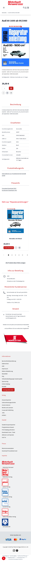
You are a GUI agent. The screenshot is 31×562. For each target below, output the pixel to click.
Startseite (4, 12)
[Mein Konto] (26, 8)
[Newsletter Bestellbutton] (15, 339)
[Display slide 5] (22, 255)
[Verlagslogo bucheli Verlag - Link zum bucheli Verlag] (15, 502)
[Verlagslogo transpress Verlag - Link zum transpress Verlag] (15, 492)
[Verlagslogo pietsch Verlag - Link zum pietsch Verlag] (15, 482)
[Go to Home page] (15, 3)
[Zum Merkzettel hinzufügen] (3, 92)
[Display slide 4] (19, 255)
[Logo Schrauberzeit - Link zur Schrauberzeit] (15, 522)
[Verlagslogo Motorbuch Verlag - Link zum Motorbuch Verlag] (15, 472)
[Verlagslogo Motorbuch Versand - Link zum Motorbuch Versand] (15, 462)
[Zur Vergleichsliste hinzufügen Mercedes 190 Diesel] (19, 247)
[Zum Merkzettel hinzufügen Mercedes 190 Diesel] (16, 247)
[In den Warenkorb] (11, 88)
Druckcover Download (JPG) (9, 190)
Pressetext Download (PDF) (9, 188)
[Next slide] (27, 255)
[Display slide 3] (15, 255)
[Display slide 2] (12, 255)
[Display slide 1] (8, 255)
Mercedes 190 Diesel (15, 239)
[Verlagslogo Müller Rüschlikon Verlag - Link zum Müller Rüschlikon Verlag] (15, 512)
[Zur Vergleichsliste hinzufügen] (7, 92)
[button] (15, 46)
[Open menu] (4, 8)
